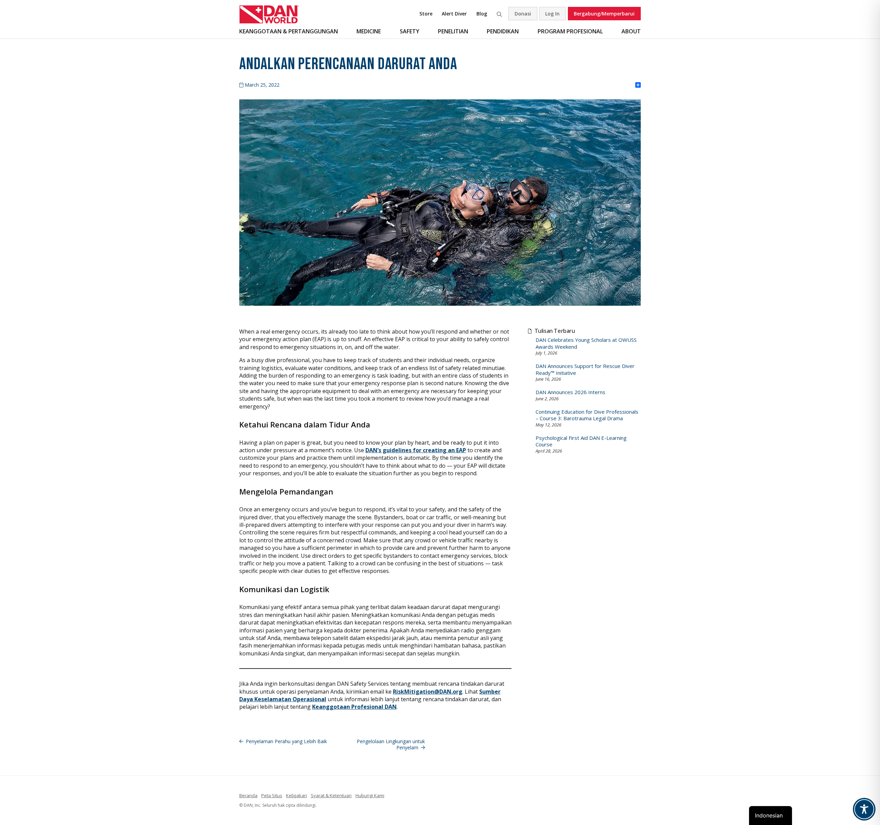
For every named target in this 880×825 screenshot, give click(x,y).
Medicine (368, 31)
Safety (409, 31)
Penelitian (453, 31)
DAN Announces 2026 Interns (570, 392)
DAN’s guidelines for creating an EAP (415, 450)
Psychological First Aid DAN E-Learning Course (581, 441)
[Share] (638, 85)
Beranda (248, 795)
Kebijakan (296, 795)
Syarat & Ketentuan (331, 795)
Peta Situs (271, 795)
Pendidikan (503, 31)
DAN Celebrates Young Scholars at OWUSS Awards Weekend (586, 343)
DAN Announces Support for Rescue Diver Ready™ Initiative (585, 369)
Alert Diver (454, 13)
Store (425, 13)
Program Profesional (570, 31)
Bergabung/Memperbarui (604, 13)
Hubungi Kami (369, 795)
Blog (481, 13)
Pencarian (499, 14)
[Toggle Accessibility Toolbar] (864, 809)
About (631, 31)
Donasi (523, 13)
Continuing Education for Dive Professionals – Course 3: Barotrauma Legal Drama (587, 415)
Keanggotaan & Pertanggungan (288, 31)
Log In (552, 13)
